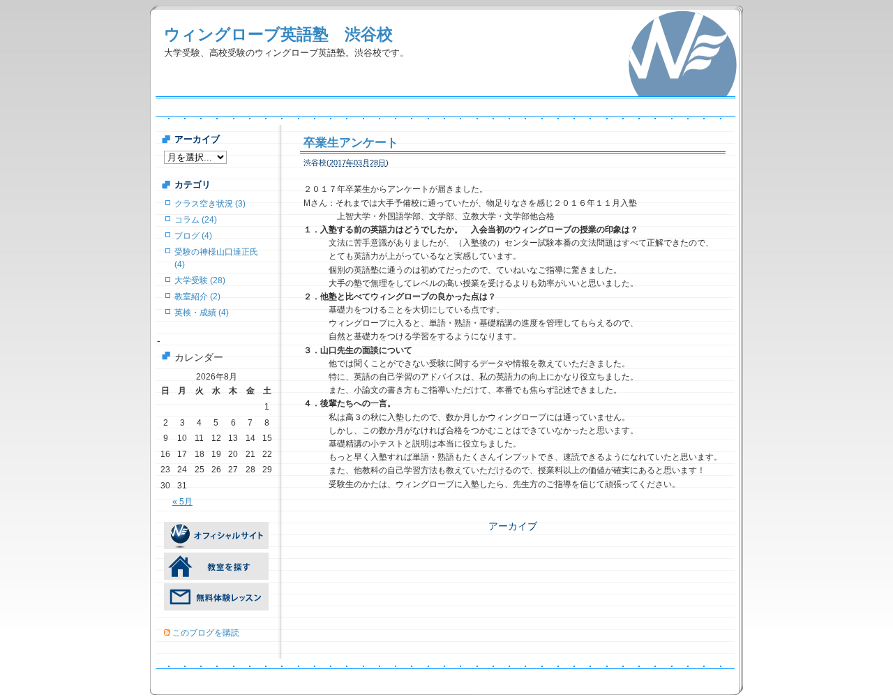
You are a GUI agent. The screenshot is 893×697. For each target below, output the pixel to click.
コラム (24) (195, 220)
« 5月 (182, 502)
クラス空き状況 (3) (210, 204)
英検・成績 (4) (201, 312)
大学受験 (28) (199, 280)
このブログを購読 (205, 633)
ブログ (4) (193, 236)
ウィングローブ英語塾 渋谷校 (278, 34)
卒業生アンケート (356, 142)
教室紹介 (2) (197, 296)
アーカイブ (512, 526)
